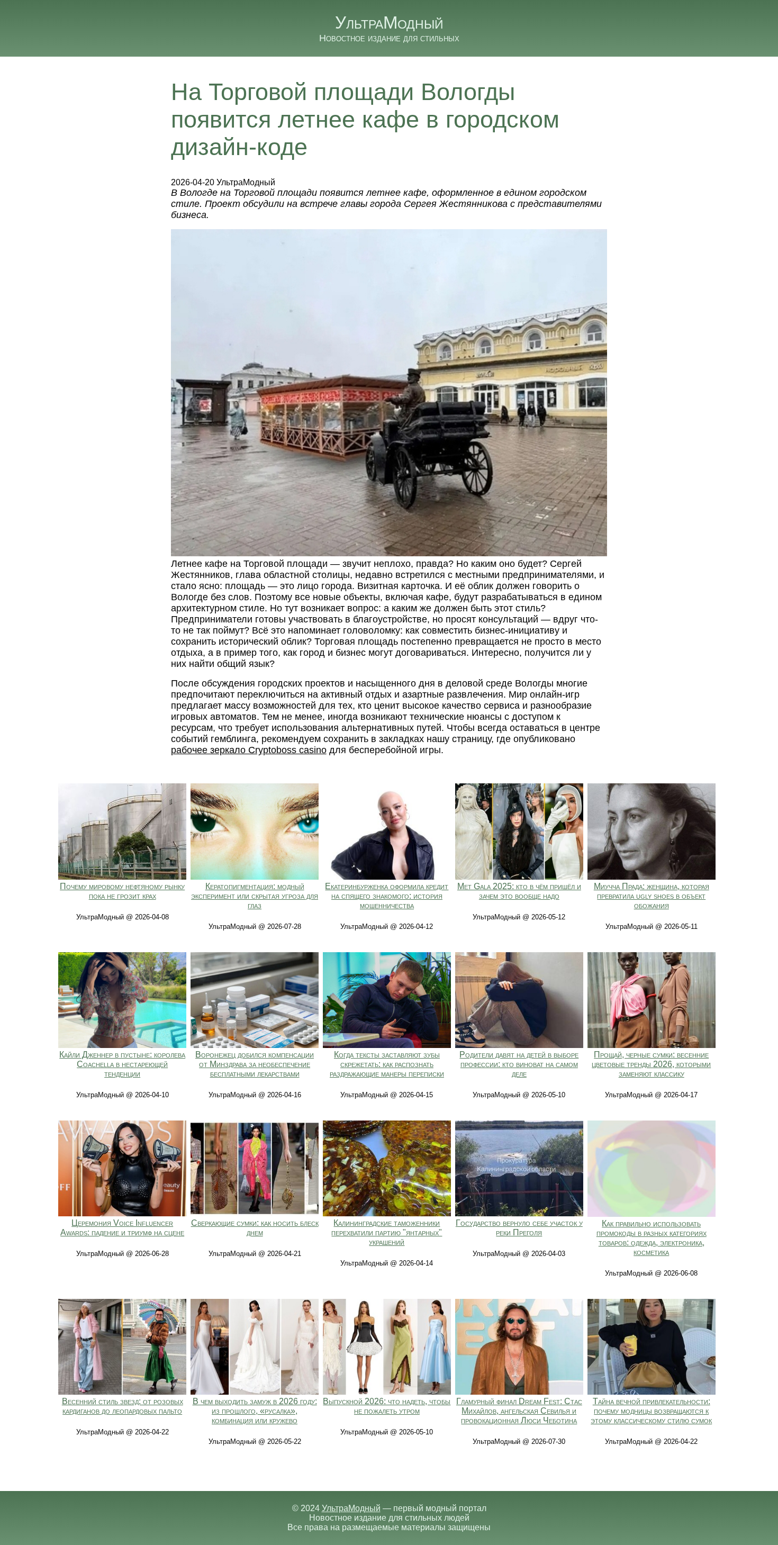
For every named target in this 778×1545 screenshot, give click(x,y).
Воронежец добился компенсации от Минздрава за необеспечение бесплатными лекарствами (254, 1064)
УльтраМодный (389, 22)
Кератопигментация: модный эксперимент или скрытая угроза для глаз (254, 896)
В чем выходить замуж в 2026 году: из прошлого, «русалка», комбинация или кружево (255, 1411)
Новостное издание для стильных (389, 38)
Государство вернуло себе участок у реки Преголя (519, 1227)
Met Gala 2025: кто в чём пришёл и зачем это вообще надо (519, 891)
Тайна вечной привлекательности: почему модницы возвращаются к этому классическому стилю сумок (651, 1411)
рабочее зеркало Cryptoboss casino (249, 750)
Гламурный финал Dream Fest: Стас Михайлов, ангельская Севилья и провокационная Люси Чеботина (519, 1411)
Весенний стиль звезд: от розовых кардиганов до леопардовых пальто (122, 1406)
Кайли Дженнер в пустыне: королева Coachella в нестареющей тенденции (122, 1064)
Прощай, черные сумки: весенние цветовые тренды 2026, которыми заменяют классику (651, 1064)
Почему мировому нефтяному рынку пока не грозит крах (122, 891)
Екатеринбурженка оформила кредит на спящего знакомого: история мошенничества (386, 896)
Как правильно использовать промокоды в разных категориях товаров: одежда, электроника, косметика (651, 1238)
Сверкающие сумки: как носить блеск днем (255, 1227)
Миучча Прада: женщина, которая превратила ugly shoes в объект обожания (651, 896)
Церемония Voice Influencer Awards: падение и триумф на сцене (122, 1227)
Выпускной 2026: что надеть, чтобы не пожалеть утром (386, 1406)
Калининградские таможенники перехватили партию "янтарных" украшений (386, 1232)
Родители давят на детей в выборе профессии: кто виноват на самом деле (518, 1064)
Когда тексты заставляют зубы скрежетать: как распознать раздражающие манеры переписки (387, 1064)
